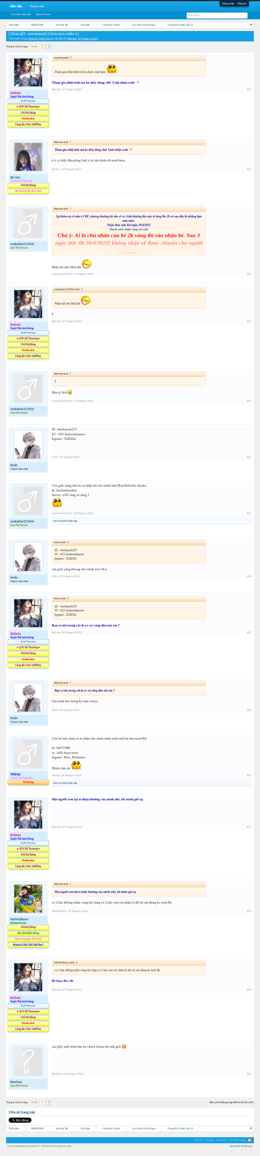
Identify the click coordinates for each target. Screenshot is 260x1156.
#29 (249, 632)
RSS (249, 1140)
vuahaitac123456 (22, 244)
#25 (249, 401)
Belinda (72, 38)
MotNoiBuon (19, 919)
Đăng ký (241, 3)
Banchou (16, 1082)
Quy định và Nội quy (241, 1146)
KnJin (14, 465)
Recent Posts (43, 14)
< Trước (33, 46)
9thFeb (56, 775)
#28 (249, 576)
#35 (249, 1074)
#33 (249, 911)
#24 (249, 321)
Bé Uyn (15, 177)
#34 (249, 989)
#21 (249, 89)
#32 (249, 827)
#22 (249, 169)
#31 (249, 775)
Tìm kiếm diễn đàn (20, 14)
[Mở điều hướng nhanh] (250, 25)
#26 (249, 457)
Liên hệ (198, 1140)
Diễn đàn (16, 6)
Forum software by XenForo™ (39, 1146)
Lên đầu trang (237, 1140)
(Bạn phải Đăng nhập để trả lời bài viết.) (231, 1102)
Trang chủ (221, 1140)
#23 (249, 274)
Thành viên (37, 6)
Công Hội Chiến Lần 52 (40, 38)
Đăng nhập (228, 3)
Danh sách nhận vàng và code (129, 229)
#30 (249, 710)
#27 (249, 513)
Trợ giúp (209, 1140)
